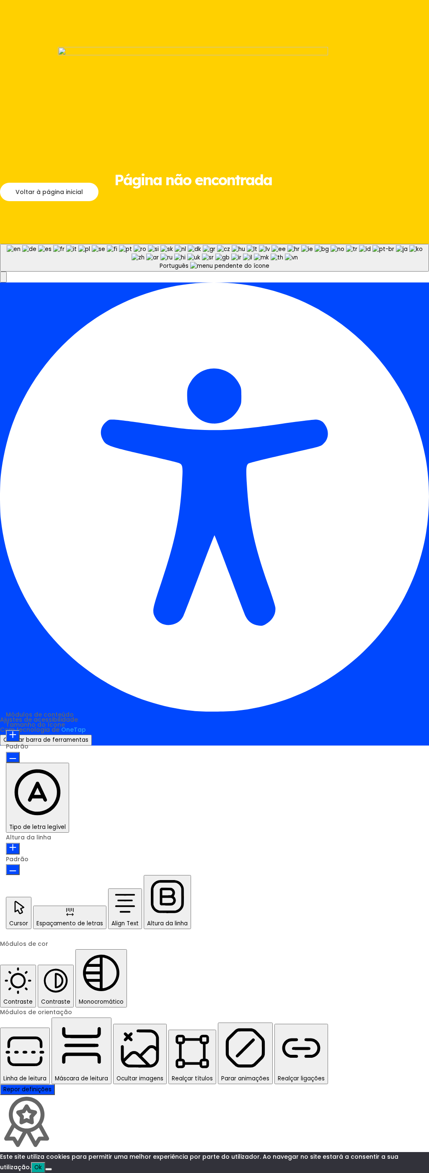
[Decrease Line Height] (13, 869)
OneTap (73, 729)
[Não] (48, 1169)
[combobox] (214, 258)
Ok (38, 1167)
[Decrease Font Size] (13, 757)
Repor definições (27, 1089)
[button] (3, 277)
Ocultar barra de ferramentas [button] (45, 740)
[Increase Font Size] (13, 736)
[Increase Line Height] (13, 849)
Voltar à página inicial (49, 192)
